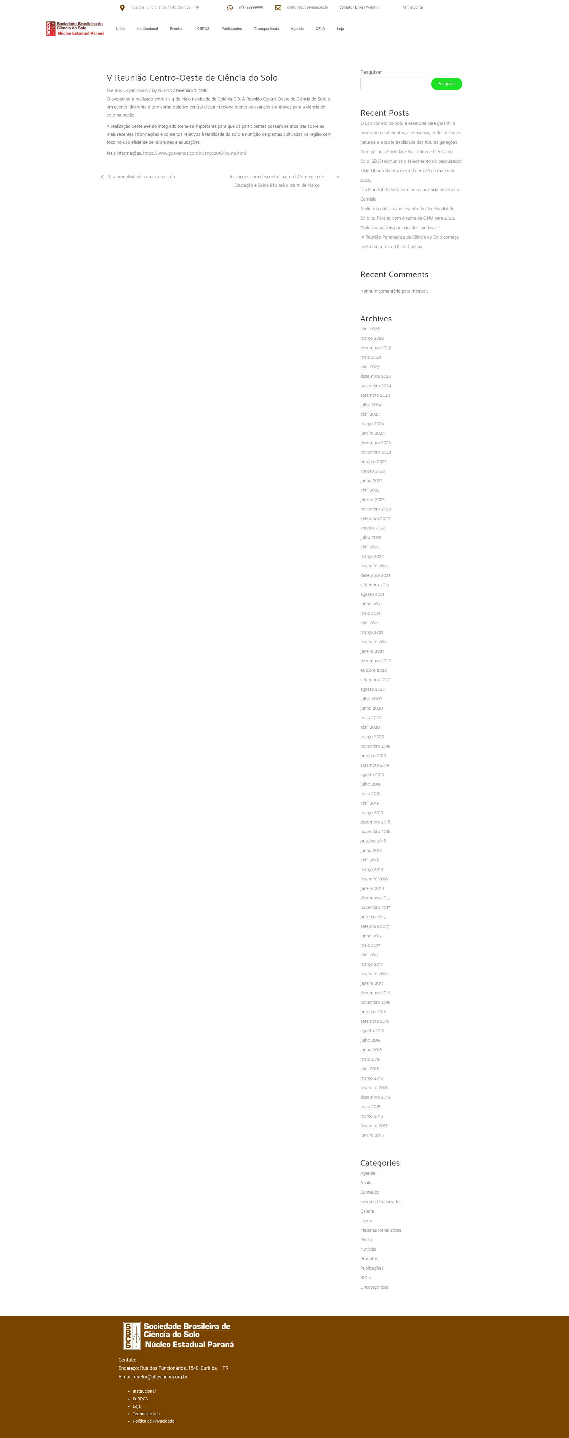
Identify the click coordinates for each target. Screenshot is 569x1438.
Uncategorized (374, 1287)
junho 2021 (371, 604)
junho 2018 (371, 851)
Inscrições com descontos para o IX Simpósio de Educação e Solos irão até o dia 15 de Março (277, 181)
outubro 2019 (373, 756)
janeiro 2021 (372, 651)
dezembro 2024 (375, 376)
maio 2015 (370, 1107)
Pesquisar (371, 72)
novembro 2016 (375, 1002)
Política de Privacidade (153, 1421)
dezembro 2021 (375, 576)
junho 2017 (370, 936)
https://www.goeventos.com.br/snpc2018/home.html (194, 153)
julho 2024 (370, 405)
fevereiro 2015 (374, 1126)
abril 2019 (369, 803)
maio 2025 (370, 357)
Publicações (231, 28)
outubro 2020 (373, 670)
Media (366, 1240)
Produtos (369, 1259)
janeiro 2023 (372, 500)
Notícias (368, 1249)
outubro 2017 (373, 917)
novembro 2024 (375, 386)
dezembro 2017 (375, 898)
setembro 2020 (375, 680)
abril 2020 (370, 727)
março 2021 (371, 632)
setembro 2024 (375, 395)
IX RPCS (202, 28)
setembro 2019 (374, 765)
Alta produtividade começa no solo (141, 177)
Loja (340, 28)
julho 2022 (370, 538)
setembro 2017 (374, 927)
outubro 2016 (373, 1012)
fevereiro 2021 (374, 642)
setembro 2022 (375, 519)
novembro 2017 (375, 908)
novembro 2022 (375, 509)
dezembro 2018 (375, 822)
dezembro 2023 (375, 443)
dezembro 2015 (375, 1097)
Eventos (176, 28)
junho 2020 (371, 708)
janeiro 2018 (372, 889)
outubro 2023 (373, 462)
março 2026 (372, 338)
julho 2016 (370, 1040)
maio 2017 (370, 945)
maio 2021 (370, 613)
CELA (320, 28)
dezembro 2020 (375, 661)
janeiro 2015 (372, 1135)
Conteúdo (369, 1192)
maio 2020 (370, 718)
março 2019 (371, 813)
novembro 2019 (375, 746)
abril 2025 (370, 367)
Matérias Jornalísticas (380, 1230)
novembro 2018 (375, 832)
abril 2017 (369, 955)
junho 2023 (371, 481)
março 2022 (372, 557)
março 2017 (371, 964)
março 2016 (371, 1078)
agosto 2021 (372, 594)
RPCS (365, 1278)
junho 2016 (371, 1050)
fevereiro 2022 (374, 566)
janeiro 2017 (371, 983)
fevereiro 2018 (374, 879)
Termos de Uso (146, 1413)
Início (120, 28)
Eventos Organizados (127, 91)
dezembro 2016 (375, 993)
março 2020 (372, 737)
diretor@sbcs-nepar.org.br (307, 7)
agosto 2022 (372, 528)
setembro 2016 (374, 1021)
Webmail (373, 7)
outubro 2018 (373, 841)
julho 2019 (370, 784)
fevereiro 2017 (373, 974)
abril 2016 (369, 1069)
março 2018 (371, 870)
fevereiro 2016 (374, 1088)
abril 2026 (370, 329)
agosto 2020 (372, 689)
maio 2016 (370, 1059)
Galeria (367, 1211)
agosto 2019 (372, 775)
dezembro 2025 (375, 348)
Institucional (147, 28)
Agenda (297, 28)
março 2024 (372, 424)
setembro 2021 (374, 585)
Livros (366, 1221)
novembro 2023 (375, 452)
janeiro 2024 (372, 433)
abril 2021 (369, 623)
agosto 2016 (372, 1031)
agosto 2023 (372, 471)
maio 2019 (370, 794)
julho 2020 (371, 699)
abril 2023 (369, 490)
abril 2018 (369, 860)
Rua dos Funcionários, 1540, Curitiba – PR (165, 7)
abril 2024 (370, 414)
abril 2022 (370, 547)
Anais (365, 1183)
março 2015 (371, 1116)
